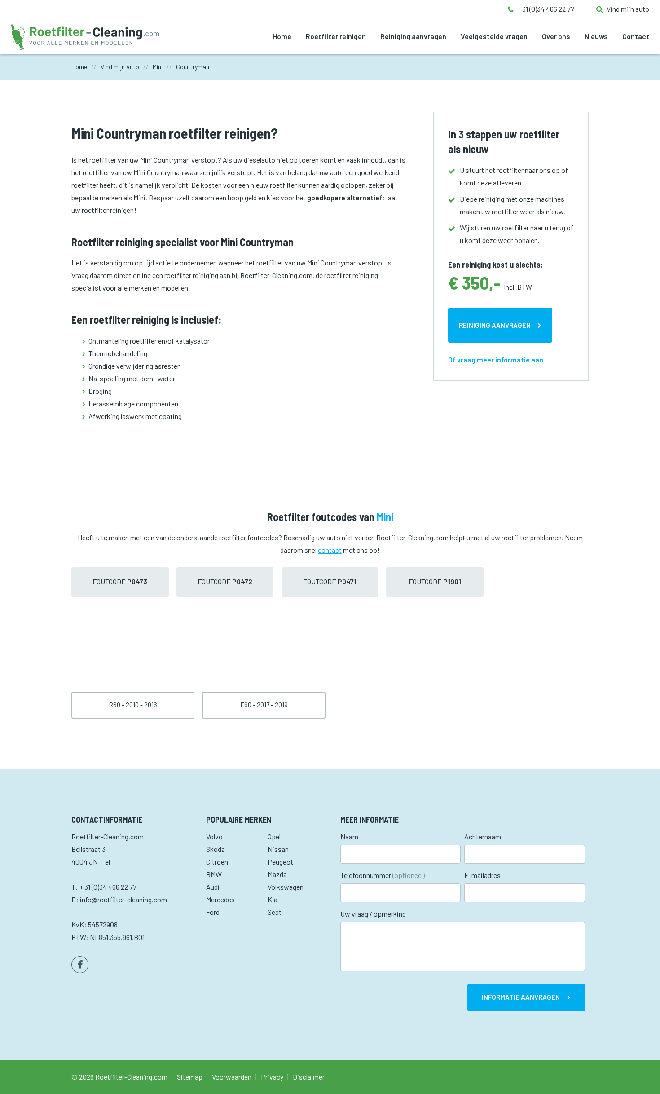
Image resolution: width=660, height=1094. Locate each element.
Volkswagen (286, 886)
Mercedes (220, 899)
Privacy (272, 1076)
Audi (213, 886)
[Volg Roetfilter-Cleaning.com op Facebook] (79, 964)
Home (282, 36)
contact (330, 550)
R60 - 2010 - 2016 (133, 705)
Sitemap (189, 1076)
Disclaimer (309, 1076)
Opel (274, 836)
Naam (349, 836)
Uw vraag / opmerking (373, 913)
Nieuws (596, 36)
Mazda (277, 874)
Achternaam (482, 836)
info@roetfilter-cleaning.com (123, 899)
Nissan (278, 849)
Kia (272, 899)
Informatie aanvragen (521, 997)
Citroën (217, 861)
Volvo (214, 836)
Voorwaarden (231, 1076)
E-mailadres (482, 875)
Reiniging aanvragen (413, 36)
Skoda (215, 849)
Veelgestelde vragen (494, 36)
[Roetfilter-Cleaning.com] (85, 35)
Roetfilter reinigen (336, 36)
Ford (213, 912)
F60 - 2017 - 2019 (264, 705)
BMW (214, 874)
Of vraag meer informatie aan (495, 359)
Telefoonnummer (382, 875)
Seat (275, 912)
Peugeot (280, 861)
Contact (635, 36)
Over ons (556, 36)
